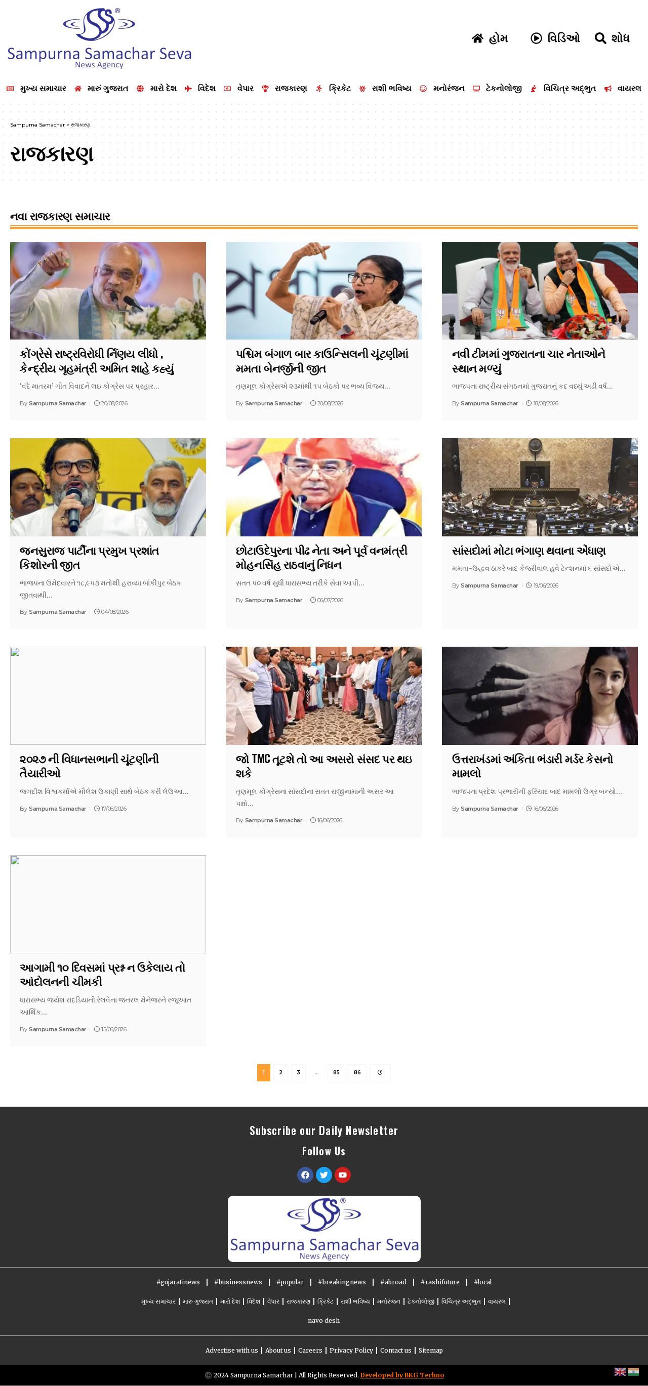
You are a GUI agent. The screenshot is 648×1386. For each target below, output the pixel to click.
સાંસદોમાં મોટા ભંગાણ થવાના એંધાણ (529, 549)
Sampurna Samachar (58, 403)
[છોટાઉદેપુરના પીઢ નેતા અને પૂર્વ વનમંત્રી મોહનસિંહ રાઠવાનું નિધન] (324, 487)
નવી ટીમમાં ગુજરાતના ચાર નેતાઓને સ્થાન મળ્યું (528, 360)
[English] (620, 1371)
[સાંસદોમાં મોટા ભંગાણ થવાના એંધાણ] (540, 487)
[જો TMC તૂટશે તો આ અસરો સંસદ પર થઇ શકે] (324, 695)
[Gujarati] (633, 1371)
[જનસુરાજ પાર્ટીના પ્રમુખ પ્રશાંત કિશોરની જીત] (108, 487)
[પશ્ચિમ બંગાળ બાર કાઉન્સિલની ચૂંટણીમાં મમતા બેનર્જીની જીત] (324, 291)
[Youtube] (343, 1175)
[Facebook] (305, 1175)
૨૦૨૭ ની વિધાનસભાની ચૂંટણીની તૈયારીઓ (89, 765)
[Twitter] (324, 1175)
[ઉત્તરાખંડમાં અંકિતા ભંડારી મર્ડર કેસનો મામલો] (540, 695)
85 (336, 1072)
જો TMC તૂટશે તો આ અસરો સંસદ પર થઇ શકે (324, 765)
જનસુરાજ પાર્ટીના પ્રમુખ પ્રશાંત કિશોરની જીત (89, 556)
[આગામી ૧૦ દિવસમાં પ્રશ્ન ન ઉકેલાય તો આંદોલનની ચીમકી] (108, 904)
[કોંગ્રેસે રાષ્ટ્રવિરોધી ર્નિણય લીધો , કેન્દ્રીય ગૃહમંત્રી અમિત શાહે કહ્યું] (108, 291)
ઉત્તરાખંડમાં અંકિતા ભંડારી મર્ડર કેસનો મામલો (532, 765)
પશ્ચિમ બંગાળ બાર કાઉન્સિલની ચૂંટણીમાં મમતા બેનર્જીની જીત (322, 360)
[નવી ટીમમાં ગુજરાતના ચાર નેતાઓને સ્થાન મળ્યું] (540, 291)
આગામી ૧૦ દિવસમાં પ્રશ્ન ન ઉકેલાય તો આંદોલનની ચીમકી (102, 973)
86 (357, 1072)
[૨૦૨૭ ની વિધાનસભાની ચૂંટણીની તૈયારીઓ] (108, 695)
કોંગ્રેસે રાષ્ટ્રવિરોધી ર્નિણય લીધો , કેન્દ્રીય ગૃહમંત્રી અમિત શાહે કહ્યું (96, 360)
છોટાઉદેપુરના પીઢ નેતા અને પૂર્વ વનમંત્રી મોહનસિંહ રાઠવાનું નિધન (321, 556)
